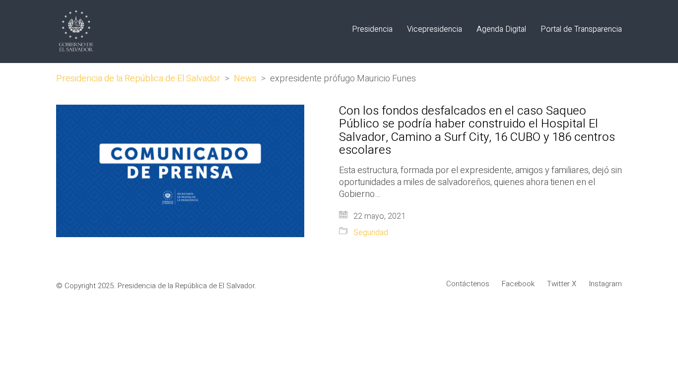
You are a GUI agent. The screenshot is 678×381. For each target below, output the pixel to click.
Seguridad (370, 233)
